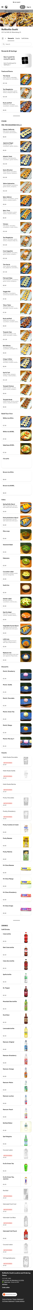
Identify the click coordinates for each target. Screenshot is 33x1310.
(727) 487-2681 (6, 1278)
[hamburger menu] (2, 7)
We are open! (16, 2)
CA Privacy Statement (8, 1301)
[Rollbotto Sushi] (6, 7)
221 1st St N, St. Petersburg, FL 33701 (13, 1280)
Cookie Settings (19, 1301)
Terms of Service (7, 1299)
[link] (11, 38)
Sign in (29, 7)
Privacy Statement (18, 1299)
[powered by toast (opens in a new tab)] (9, 1294)
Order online (6, 1287)
